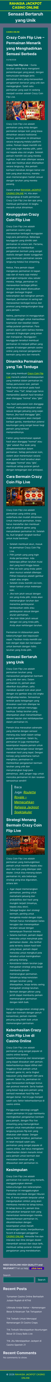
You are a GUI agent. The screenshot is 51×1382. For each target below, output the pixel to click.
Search (6, 1275)
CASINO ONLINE (13, 32)
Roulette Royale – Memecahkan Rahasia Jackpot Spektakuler (26, 802)
